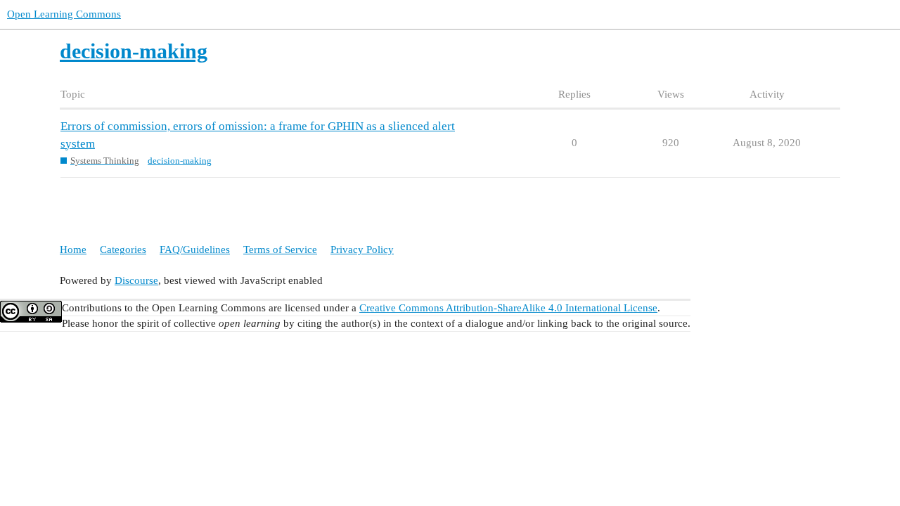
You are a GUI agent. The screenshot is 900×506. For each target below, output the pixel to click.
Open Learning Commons (64, 14)
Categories (123, 249)
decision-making (180, 160)
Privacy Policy (362, 249)
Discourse (136, 280)
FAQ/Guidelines (195, 249)
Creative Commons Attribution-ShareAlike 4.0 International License (508, 307)
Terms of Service (280, 249)
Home (73, 249)
